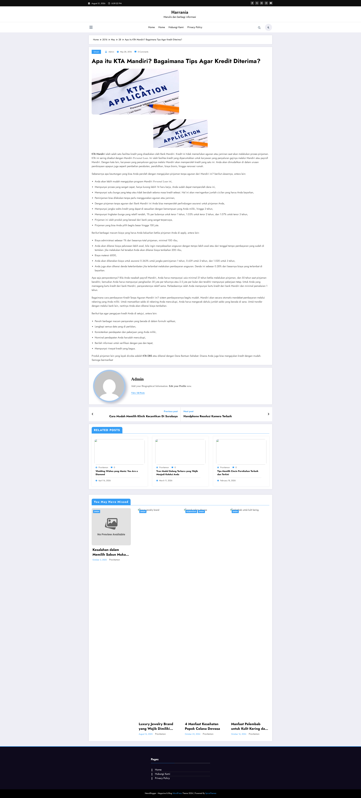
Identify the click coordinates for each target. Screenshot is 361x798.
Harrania (179, 12)
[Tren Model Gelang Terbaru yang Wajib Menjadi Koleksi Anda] (180, 451)
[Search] (259, 27)
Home (151, 27)
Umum (96, 51)
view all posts (138, 393)
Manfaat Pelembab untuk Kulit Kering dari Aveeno (203, 726)
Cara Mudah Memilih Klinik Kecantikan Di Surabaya (143, 416)
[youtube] (271, 3)
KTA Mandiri (98, 154)
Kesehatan (145, 511)
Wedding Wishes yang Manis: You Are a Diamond (117, 473)
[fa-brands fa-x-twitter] (257, 3)
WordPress (177, 793)
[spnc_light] (268, 27)
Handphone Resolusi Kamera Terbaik (207, 416)
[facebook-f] (252, 3)
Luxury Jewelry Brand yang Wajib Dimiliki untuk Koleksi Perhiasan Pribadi (110, 726)
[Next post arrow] (268, 414)
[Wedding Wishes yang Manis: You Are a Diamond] (119, 451)
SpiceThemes (210, 793)
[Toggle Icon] (91, 28)
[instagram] (266, 3)
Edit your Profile (177, 386)
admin (111, 51)
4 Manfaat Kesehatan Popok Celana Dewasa (156, 726)
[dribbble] (261, 3)
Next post (188, 411)
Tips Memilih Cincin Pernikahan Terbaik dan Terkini (237, 473)
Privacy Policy (194, 27)
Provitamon (103, 467)
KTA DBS (147, 356)
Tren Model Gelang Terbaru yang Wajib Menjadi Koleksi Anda (177, 473)
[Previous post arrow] (92, 414)
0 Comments (143, 51)
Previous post (171, 411)
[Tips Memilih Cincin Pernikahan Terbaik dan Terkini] (241, 451)
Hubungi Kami (176, 27)
